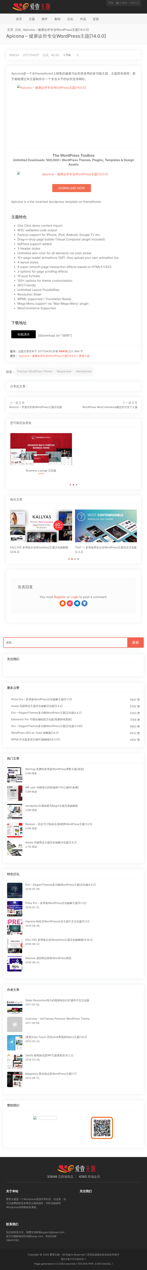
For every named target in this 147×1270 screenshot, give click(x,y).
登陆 (111, 3)
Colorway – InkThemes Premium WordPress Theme (57, 1018)
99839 (14, 55)
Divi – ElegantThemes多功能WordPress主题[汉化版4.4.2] (46, 712)
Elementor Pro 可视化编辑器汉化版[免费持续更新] (41, 719)
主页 (10, 30)
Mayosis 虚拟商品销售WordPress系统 (48, 958)
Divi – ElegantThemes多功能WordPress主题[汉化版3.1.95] (46, 726)
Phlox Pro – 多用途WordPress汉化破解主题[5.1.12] (41, 699)
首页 (19, 19)
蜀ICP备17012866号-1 (73, 1259)
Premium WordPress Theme (34, 371)
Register (60, 597)
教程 (57, 19)
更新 (96, 19)
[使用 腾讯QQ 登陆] (63, 603)
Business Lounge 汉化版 (41, 470)
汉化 (70, 19)
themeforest (83, 371)
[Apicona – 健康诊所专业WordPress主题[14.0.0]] (122, 386)
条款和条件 (113, 1254)
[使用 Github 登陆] (84, 603)
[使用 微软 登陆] (77, 603)
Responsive (64, 371)
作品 (83, 19)
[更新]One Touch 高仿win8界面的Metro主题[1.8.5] (56, 1037)
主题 (32, 19)
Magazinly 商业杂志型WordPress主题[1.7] (51, 1073)
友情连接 (92, 1254)
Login (74, 597)
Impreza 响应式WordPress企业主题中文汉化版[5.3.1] (57, 921)
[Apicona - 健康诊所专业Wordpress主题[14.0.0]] (73, 113)
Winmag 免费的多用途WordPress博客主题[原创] (54, 769)
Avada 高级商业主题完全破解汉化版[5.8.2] (37, 706)
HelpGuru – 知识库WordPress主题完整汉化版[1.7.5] (105, 474)
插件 (45, 19)
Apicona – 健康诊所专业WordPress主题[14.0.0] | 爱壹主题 (54, 356)
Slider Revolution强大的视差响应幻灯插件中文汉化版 (57, 1000)
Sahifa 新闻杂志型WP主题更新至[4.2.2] (49, 1055)
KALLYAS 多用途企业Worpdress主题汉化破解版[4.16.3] (59, 939)
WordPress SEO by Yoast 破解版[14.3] (35, 732)
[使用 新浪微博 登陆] (70, 603)
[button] (70, 484)
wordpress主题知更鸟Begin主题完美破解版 (51, 805)
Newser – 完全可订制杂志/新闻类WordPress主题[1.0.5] (58, 824)
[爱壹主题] (31, 6)
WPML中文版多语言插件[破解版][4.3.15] (35, 739)
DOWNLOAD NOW (71, 188)
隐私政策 (102, 1254)
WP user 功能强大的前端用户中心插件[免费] (52, 787)
